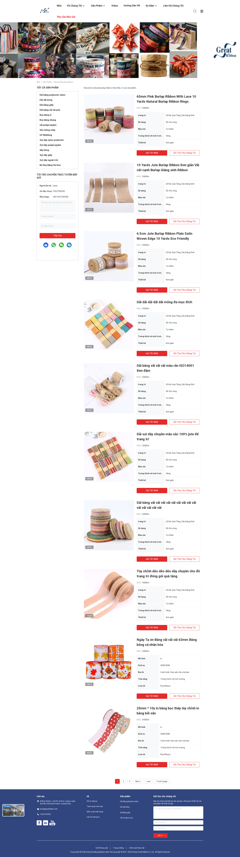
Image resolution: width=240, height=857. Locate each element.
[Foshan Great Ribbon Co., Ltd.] (45, 10)
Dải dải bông (46, 100)
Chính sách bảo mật (136, 848)
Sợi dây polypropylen (50, 145)
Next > (138, 781)
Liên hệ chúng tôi (93, 817)
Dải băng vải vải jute (50, 110)
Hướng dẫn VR (132, 5)
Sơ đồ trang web (102, 848)
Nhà (38, 82)
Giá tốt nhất (152, 153)
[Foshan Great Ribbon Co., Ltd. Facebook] (39, 822)
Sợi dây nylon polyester (52, 140)
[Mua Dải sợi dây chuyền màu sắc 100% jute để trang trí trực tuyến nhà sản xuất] (109, 457)
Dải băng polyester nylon (52, 95)
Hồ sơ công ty (92, 801)
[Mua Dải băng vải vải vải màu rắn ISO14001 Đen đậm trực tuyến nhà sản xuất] (109, 388)
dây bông (44, 150)
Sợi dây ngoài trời (49, 160)
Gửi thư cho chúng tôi (184, 153)
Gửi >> (160, 836)
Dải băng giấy (46, 105)
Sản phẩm (47, 82)
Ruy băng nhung (48, 120)
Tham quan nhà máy (95, 806)
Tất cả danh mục (126, 818)
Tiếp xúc (57, 235)
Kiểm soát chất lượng (95, 812)
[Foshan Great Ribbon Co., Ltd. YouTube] (52, 822)
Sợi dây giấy (46, 155)
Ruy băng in (45, 115)
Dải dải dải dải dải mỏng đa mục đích (164, 302)
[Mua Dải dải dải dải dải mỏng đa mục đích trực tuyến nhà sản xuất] (109, 325)
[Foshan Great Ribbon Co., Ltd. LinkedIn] (45, 822)
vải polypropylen (48, 125)
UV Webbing (46, 135)
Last (149, 781)
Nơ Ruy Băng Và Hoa (50, 165)
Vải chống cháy (47, 130)
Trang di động (118, 848)
